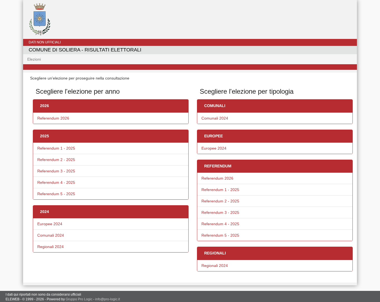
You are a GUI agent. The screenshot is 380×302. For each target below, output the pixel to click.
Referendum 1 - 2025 (56, 148)
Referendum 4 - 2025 (56, 182)
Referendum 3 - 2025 (56, 171)
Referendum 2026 (53, 118)
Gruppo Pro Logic (79, 299)
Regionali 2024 (50, 246)
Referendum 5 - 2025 (56, 194)
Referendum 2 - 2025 (56, 159)
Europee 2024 (49, 224)
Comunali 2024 (50, 235)
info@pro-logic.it (107, 299)
